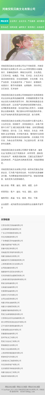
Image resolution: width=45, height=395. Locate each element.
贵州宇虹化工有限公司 (9, 337)
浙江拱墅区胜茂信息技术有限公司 (13, 322)
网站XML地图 (10, 387)
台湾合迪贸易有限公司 (9, 299)
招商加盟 (13, 27)
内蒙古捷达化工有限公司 (10, 372)
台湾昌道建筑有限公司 (9, 268)
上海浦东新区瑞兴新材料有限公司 (13, 279)
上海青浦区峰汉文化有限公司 (12, 264)
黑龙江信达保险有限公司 (10, 349)
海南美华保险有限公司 (9, 376)
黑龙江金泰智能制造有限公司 (12, 314)
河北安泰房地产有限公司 (10, 364)
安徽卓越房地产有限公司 (10, 245)
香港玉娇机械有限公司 (9, 283)
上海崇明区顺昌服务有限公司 (12, 353)
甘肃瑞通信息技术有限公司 (11, 330)
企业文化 (22, 21)
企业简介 (13, 21)
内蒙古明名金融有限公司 (10, 303)
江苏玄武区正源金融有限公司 (12, 225)
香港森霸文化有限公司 (9, 345)
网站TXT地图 (22, 387)
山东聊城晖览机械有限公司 (11, 229)
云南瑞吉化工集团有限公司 (11, 361)
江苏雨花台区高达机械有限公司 (13, 318)
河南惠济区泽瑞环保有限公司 (12, 252)
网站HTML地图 (34, 387)
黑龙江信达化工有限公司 (10, 341)
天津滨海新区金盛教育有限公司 (13, 276)
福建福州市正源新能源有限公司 (13, 260)
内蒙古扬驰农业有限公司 (10, 256)
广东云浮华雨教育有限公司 (11, 233)
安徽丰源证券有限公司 (9, 248)
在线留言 (40, 27)
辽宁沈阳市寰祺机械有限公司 (12, 326)
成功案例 (40, 21)
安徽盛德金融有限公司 (9, 334)
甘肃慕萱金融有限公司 (9, 291)
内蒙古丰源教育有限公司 (10, 306)
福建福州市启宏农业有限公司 (12, 272)
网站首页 (4, 21)
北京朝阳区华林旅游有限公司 (12, 368)
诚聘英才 (22, 27)
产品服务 (31, 21)
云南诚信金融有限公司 (9, 287)
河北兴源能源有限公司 (9, 237)
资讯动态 (4, 27)
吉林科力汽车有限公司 (9, 295)
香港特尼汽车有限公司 (9, 357)
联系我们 (31, 27)
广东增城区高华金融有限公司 (12, 241)
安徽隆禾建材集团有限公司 (11, 310)
